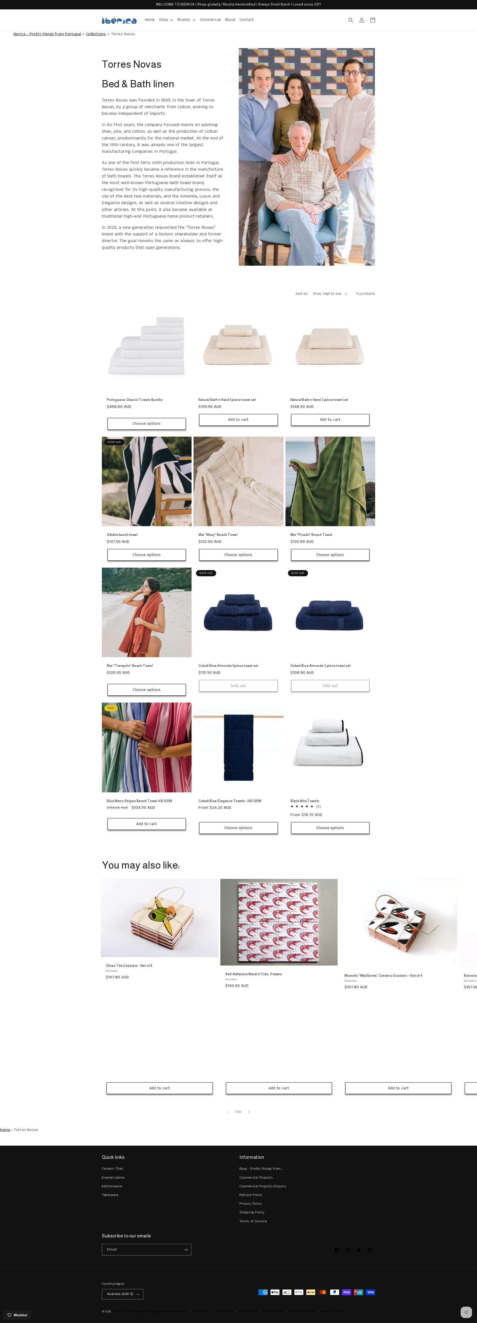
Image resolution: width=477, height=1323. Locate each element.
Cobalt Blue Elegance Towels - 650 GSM (230, 801)
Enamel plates (113, 1177)
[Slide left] (227, 1112)
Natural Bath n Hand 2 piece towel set (319, 400)
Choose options (147, 423)
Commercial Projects (256, 1177)
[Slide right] (249, 1112)
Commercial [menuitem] (210, 20)
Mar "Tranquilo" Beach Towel (130, 666)
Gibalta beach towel (122, 535)
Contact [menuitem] (247, 20)
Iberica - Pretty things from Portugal (47, 34)
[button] (350, 20)
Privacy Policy (250, 1203)
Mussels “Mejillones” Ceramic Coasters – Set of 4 (383, 975)
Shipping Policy (252, 1212)
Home (5, 1130)
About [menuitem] (230, 20)
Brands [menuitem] (184, 20)
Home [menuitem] (150, 20)
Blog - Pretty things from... (261, 1168)
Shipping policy (273, 1311)
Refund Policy (250, 1195)
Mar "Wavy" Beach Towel (218, 535)
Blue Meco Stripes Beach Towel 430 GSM (139, 801)
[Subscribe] (185, 1250)
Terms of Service (253, 1221)
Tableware (110, 1195)
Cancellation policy (332, 1311)
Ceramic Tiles (112, 1168)
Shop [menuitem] (163, 20)
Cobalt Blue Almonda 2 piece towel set (320, 666)
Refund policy (202, 1311)
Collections (96, 34)
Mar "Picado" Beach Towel (311, 535)
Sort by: (302, 293)
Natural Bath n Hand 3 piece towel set (227, 400)
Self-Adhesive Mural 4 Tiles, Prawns (253, 974)
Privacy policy (225, 1311)
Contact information (302, 1311)
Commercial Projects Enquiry (262, 1186)
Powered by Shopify (175, 1312)
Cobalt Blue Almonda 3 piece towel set (228, 666)
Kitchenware (112, 1186)
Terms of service (248, 1311)
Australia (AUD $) (120, 1294)
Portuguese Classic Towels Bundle (134, 400)
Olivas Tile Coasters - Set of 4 (129, 966)
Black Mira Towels (304, 801)
